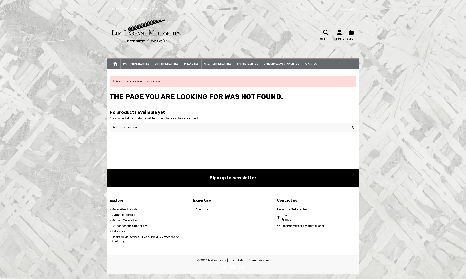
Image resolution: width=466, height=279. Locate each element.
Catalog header (119, 9)
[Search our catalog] (352, 127)
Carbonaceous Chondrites (129, 226)
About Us (202, 209)
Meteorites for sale (124, 209)
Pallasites (118, 231)
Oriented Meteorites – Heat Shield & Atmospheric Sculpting (145, 239)
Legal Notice (140, 9)
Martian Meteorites (124, 220)
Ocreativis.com (258, 260)
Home (154, 9)
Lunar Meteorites (123, 215)
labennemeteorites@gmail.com (303, 226)
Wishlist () (349, 9)
